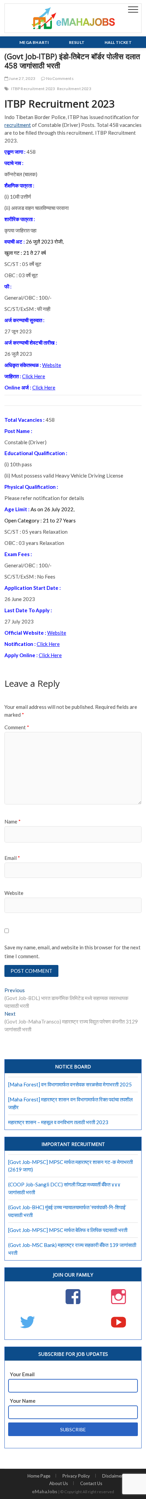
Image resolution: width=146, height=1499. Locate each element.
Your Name (23, 1401)
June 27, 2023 (21, 78)
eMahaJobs (44, 1491)
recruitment (17, 125)
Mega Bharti (34, 42)
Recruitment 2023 (74, 88)
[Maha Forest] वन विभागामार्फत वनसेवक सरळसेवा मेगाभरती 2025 (70, 1084)
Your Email (22, 1374)
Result (77, 42)
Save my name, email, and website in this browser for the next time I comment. (72, 951)
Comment (16, 727)
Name (12, 821)
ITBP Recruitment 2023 (33, 88)
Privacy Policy (76, 1476)
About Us (58, 1483)
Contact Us (91, 1483)
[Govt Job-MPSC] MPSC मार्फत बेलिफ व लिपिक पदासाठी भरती (67, 1230)
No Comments (59, 78)
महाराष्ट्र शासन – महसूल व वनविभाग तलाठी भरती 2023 (58, 1122)
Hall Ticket (118, 42)
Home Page (39, 1476)
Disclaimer (112, 1476)
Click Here (33, 376)
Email (12, 858)
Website (51, 365)
